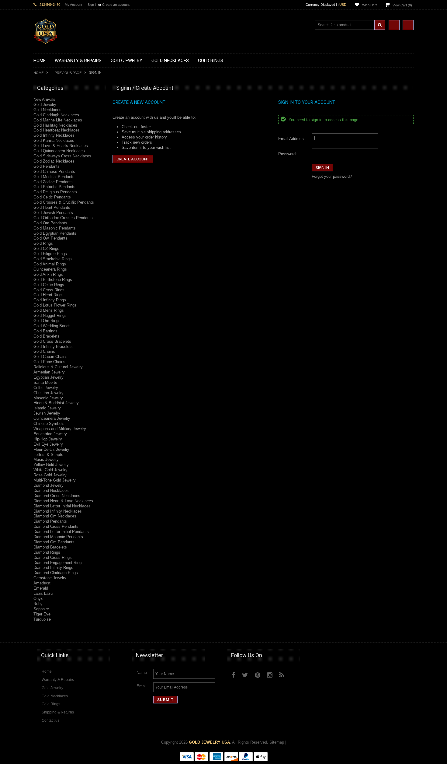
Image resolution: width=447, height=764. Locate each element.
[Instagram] (269, 675)
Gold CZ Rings (46, 248)
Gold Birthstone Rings (52, 279)
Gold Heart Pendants (51, 207)
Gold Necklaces (47, 109)
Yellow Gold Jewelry (51, 464)
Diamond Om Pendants (53, 542)
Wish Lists (369, 5)
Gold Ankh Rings (48, 274)
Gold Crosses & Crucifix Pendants (63, 202)
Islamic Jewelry (47, 408)
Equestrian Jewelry (50, 434)
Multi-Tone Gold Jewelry (54, 480)
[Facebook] (233, 675)
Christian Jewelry (48, 393)
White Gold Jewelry (50, 470)
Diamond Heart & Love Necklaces (63, 501)
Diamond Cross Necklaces (56, 495)
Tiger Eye (41, 614)
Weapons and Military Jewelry (59, 428)
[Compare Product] (394, 25)
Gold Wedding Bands (52, 326)
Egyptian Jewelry (48, 377)
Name (142, 672)
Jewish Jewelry (46, 413)
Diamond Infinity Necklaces (57, 511)
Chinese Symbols (48, 423)
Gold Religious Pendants (55, 192)
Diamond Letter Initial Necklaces (62, 506)
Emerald (40, 588)
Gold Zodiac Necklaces (53, 161)
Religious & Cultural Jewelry (58, 367)
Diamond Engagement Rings (58, 562)
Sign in (92, 4)
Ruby (38, 603)
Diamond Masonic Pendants (58, 536)
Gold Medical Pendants (53, 176)
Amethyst (41, 583)
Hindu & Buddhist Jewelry (56, 403)
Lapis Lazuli (43, 593)
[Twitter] (245, 675)
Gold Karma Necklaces (53, 140)
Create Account (132, 159)
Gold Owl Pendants (50, 238)
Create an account (116, 4)
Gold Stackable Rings (52, 259)
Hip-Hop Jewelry (47, 439)
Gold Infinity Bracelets (53, 346)
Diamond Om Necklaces (54, 516)
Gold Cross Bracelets (52, 341)
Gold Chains (44, 351)
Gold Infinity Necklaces (53, 135)
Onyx (38, 598)
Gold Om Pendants (50, 223)
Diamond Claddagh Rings (55, 572)
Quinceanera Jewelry (51, 418)
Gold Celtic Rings (48, 284)
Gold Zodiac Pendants (53, 182)
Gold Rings (43, 243)
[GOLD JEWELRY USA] (45, 40)
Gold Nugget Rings (50, 315)
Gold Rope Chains (49, 361)
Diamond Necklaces (51, 490)
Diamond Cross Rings (52, 557)
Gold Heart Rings (48, 295)
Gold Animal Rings (49, 264)
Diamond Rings (46, 552)
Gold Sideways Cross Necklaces (62, 156)
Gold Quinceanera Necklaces (59, 151)
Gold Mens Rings (48, 310)
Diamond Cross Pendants (55, 526)
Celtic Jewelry (45, 387)
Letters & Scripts (48, 454)
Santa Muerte (45, 382)
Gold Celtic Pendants (52, 197)
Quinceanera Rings (50, 269)
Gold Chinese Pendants (54, 171)
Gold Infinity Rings (49, 300)
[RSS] (281, 675)
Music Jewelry (46, 459)
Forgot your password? (332, 176)
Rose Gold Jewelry (50, 475)
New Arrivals (44, 99)
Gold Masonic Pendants (54, 228)
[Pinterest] (257, 675)
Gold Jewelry (44, 104)
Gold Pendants (46, 166)
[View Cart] (408, 25)
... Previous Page (66, 73)
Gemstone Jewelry (49, 578)
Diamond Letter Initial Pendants (61, 531)
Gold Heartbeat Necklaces (56, 130)
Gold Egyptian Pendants (54, 233)
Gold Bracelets (46, 336)
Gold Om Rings (47, 320)
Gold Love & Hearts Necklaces (60, 145)
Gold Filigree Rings (50, 253)
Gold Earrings (45, 331)
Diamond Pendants (50, 521)
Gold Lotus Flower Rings (55, 305)
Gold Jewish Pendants (53, 212)
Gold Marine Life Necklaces (57, 120)
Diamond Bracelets (50, 547)
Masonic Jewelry (48, 398)
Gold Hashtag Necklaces (55, 125)
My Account (73, 4)
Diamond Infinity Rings (53, 567)
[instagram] (295, 673)
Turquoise (42, 619)
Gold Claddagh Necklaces (56, 115)
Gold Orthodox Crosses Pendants (63, 218)
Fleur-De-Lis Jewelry (51, 449)
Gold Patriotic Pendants (54, 186)
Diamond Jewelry (48, 485)
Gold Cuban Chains (50, 356)
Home (38, 73)
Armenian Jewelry (49, 372)
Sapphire (41, 609)
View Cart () (402, 5)
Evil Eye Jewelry (48, 444)
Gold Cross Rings (48, 290)
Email (142, 686)
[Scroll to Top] (406, 632)
